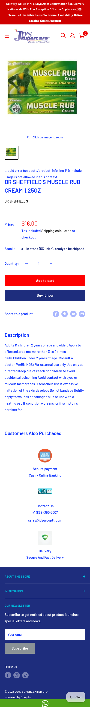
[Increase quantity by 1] (51, 263)
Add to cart (45, 280)
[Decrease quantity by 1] (26, 263)
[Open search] (63, 35)
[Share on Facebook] (56, 313)
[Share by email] (82, 313)
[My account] (72, 35)
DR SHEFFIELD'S (16, 201)
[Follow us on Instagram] (16, 675)
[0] (81, 35)
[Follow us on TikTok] (25, 675)
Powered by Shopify (18, 697)
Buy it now (45, 295)
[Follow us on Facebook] (8, 675)
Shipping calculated (56, 231)
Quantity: (12, 263)
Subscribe (20, 648)
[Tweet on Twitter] (73, 313)
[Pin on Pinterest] (64, 313)
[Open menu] (7, 36)
